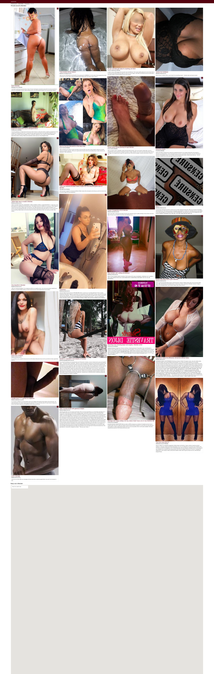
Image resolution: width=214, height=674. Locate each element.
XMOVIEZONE (13, 1)
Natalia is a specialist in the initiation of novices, (73, 359)
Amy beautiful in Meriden (18, 285)
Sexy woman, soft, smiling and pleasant (119, 273)
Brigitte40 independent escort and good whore (24, 128)
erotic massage (15, 476)
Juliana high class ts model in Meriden (21, 201)
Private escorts (14, 3)
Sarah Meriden (15, 85)
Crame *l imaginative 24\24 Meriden (118, 210)
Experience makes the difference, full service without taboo (172, 358)
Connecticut (27, 3)
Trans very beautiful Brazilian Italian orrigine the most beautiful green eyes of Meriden (81, 187)
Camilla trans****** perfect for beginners (22, 398)
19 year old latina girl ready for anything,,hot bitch (122, 68)
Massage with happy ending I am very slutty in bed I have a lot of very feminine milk (131, 421)
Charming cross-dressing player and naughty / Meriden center (125, 345)
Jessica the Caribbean (162, 72)
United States (20, 3)
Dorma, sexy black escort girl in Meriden (167, 279)
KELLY (157, 206)
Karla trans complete (17, 355)
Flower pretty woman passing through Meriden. (121, 147)
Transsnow (63, 289)
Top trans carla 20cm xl (162, 442)
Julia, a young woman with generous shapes (72, 408)
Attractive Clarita (160, 149)
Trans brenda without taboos (68, 72)
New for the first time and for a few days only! (72, 146)
